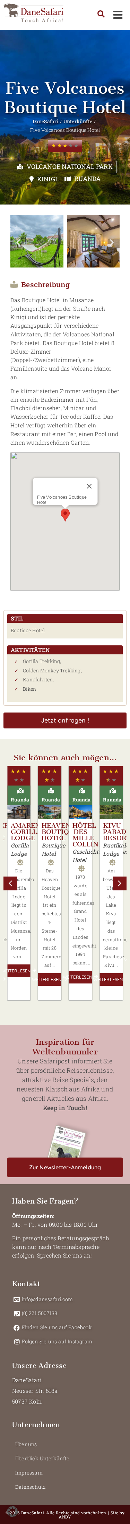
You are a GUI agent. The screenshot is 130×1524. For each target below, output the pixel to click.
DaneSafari (45, 121)
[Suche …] (101, 14)
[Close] (89, 486)
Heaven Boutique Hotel (60, 832)
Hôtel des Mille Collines (90, 835)
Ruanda (87, 178)
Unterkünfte (77, 121)
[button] (18, 242)
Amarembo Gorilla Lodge (31, 832)
